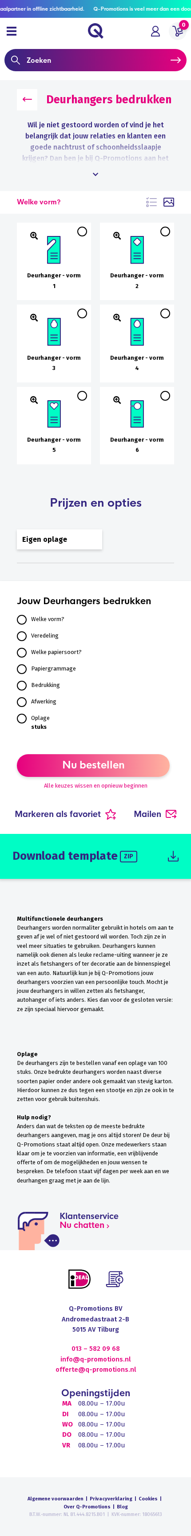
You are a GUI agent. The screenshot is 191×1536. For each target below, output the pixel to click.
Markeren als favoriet (58, 814)
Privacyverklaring (111, 1499)
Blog (122, 1507)
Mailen (147, 814)
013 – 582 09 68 (96, 1349)
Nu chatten (82, 1225)
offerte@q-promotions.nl (96, 1369)
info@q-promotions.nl (95, 1359)
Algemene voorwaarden (56, 1499)
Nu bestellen (93, 765)
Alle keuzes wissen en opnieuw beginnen (95, 785)
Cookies (148, 1499)
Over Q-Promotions (87, 1507)
